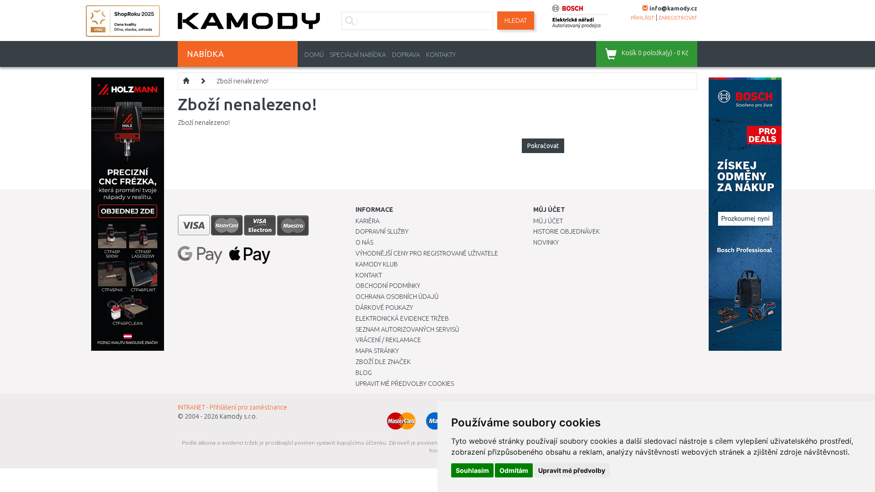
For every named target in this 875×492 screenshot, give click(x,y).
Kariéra (367, 221)
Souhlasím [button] (472, 470)
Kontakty (441, 54)
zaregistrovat (678, 17)
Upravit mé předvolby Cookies (404, 383)
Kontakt (368, 275)
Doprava (406, 54)
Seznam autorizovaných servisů (407, 329)
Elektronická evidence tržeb (402, 318)
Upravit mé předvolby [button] (571, 470)
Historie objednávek (566, 231)
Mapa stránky (377, 350)
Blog (363, 372)
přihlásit (642, 17)
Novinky (546, 242)
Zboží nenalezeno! (242, 81)
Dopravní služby (381, 231)
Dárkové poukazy (384, 307)
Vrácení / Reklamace (388, 339)
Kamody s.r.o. (238, 416)
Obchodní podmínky (387, 285)
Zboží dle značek (383, 361)
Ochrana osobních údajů (397, 296)
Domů (314, 54)
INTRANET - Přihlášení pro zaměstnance (232, 407)
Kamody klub (376, 264)
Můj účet (548, 221)
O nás (364, 242)
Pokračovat (543, 145)
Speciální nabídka (358, 54)
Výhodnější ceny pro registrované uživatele (426, 253)
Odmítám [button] (513, 470)
